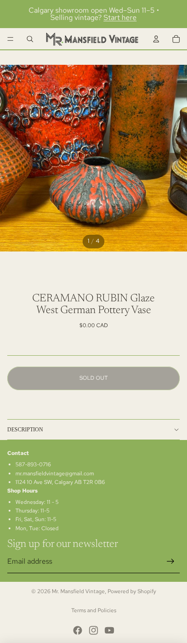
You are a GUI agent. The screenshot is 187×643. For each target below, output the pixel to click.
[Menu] (10, 39)
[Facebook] (77, 630)
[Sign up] (171, 561)
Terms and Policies (93, 610)
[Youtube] (109, 630)
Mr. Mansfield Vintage (78, 591)
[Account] (156, 39)
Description (25, 429)
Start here (120, 17)
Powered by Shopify (132, 591)
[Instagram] (93, 630)
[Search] (30, 39)
